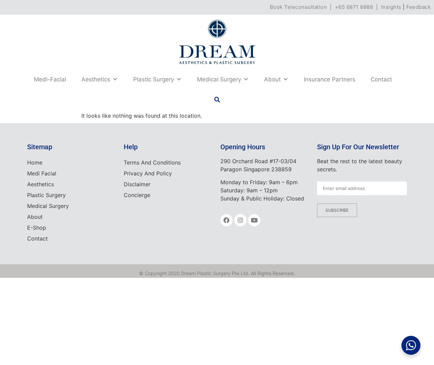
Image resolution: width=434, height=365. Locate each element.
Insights (391, 7)
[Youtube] (254, 220)
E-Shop (36, 227)
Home (34, 162)
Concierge (137, 195)
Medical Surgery (219, 79)
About (272, 79)
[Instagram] (240, 220)
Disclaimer (137, 184)
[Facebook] (226, 220)
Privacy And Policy (148, 173)
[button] (217, 100)
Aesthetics (95, 79)
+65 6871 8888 (354, 7)
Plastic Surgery (153, 79)
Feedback (418, 7)
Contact (381, 79)
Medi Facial (41, 173)
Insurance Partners (329, 79)
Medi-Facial (50, 79)
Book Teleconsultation (298, 7)
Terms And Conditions (152, 162)
